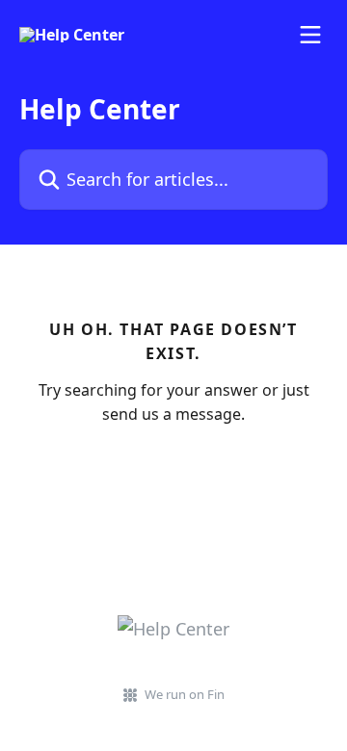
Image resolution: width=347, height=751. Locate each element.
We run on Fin (185, 694)
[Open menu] (310, 34)
